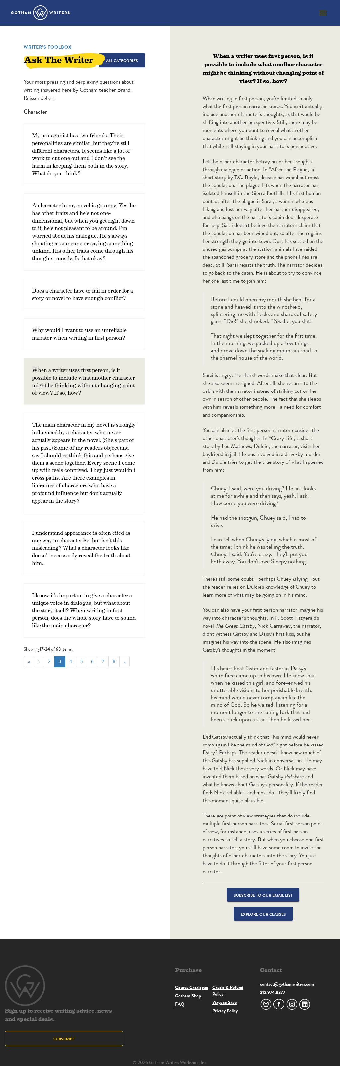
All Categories (122, 60)
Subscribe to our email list (263, 895)
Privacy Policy (225, 1010)
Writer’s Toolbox (48, 47)
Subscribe (64, 1039)
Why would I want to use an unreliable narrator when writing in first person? (79, 333)
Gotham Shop (188, 995)
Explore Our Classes (263, 914)
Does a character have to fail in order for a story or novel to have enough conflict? (82, 294)
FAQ (179, 1004)
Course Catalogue (191, 987)
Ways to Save (224, 1002)
